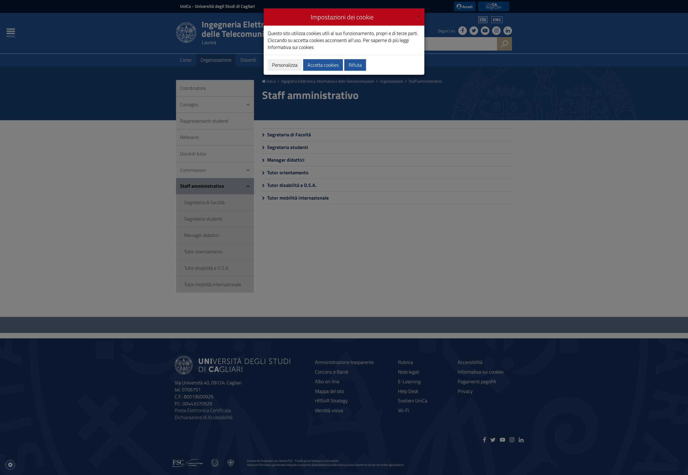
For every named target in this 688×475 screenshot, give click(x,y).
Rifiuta (355, 65)
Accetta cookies (323, 65)
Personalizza (285, 65)
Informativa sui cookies (291, 47)
